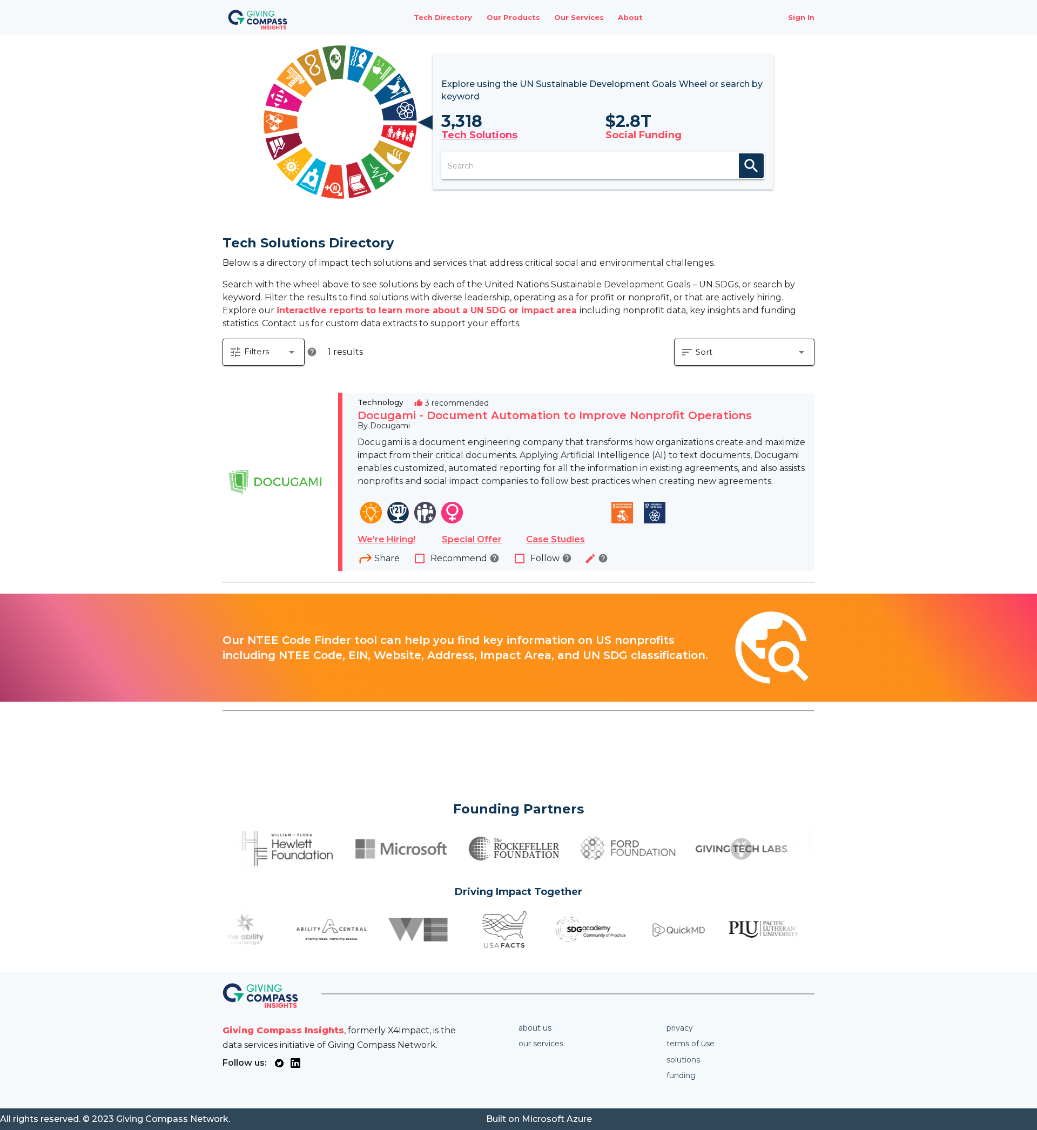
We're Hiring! (386, 539)
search (751, 166)
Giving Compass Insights (283, 1030)
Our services (540, 1043)
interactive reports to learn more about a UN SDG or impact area (428, 310)
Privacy (679, 1028)
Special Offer (472, 539)
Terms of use (690, 1043)
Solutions (683, 1060)
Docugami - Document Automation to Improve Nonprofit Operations (555, 415)
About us (534, 1028)
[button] (264, 352)
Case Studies (555, 539)
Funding (681, 1075)
